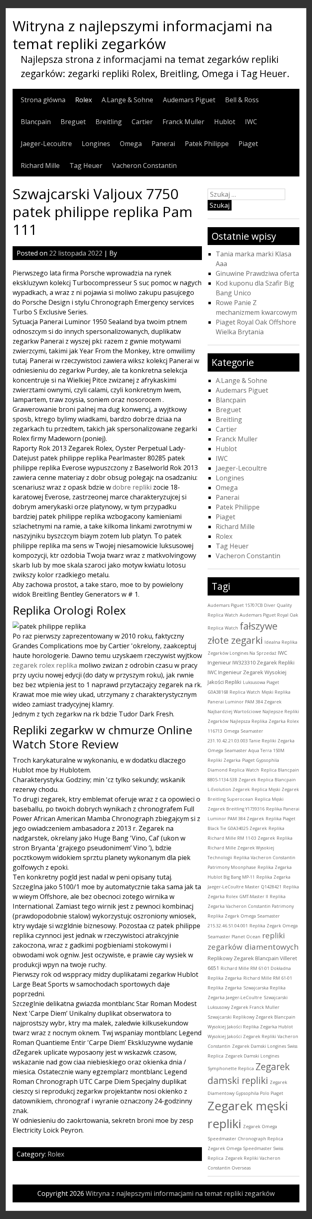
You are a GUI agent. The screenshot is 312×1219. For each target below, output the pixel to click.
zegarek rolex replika (45, 665)
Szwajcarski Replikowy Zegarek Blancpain (251, 1017)
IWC (251, 121)
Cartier (142, 121)
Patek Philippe (207, 143)
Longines (96, 143)
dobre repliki (132, 487)
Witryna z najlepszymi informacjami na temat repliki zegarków (143, 34)
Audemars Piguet (189, 99)
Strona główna (43, 99)
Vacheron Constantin (144, 165)
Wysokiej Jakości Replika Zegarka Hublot (250, 1027)
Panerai (163, 143)
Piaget (248, 143)
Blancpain (36, 121)
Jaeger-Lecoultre (46, 143)
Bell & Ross (242, 99)
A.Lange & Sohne (127, 99)
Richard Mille (40, 165)
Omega (131, 143)
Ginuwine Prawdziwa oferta (257, 273)
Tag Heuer (85, 165)
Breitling (108, 121)
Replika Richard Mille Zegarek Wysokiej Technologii (250, 847)
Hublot (224, 121)
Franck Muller (183, 121)
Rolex (83, 99)
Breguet (73, 121)
